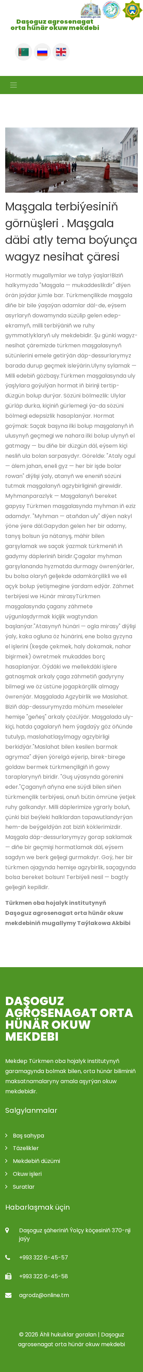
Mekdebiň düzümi (36, 1161)
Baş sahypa (28, 1136)
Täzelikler (26, 1148)
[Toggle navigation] (11, 85)
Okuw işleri (27, 1174)
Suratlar (24, 1187)
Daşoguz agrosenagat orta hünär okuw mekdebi (69, 1019)
